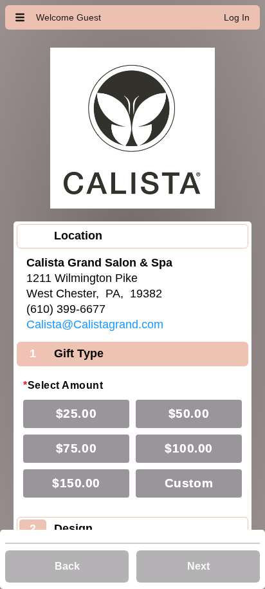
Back (67, 566)
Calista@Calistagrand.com (94, 324)
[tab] (132, 236)
